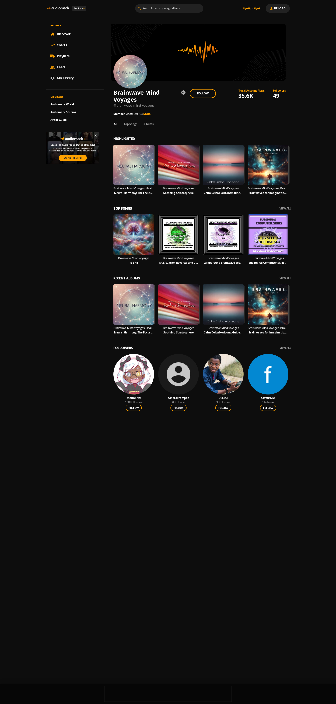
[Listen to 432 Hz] (133, 234)
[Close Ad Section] (95, 135)
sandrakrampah (178, 398)
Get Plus (79, 8)
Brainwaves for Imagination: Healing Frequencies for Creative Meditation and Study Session (268, 193)
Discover (63, 34)
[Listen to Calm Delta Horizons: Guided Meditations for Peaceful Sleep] (223, 165)
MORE (147, 114)
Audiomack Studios (63, 112)
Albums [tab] (148, 124)
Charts (62, 45)
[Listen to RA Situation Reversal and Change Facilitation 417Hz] (178, 234)
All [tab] (115, 124)
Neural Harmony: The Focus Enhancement (133, 193)
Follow (202, 93)
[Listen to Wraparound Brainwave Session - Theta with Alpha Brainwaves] (223, 234)
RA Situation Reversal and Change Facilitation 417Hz (178, 263)
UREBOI (223, 398)
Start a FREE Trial (73, 157)
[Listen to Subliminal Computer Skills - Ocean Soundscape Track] (268, 234)
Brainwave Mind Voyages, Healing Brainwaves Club (133, 188)
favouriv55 (268, 398)
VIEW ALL (285, 208)
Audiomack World (62, 104)
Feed (61, 67)
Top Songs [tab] (130, 124)
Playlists (63, 56)
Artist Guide (58, 120)
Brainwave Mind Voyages (178, 188)
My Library (65, 78)
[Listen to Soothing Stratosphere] (178, 165)
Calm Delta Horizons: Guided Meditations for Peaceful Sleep (223, 193)
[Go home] (57, 8)
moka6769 (134, 398)
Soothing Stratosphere (178, 193)
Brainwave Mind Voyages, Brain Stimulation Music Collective (268, 188)
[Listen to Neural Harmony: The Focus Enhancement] (133, 165)
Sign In (257, 8)
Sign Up (247, 8)
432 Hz (134, 263)
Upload (280, 8)
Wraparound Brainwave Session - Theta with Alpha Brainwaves (223, 263)
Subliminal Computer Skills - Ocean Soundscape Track (268, 263)
